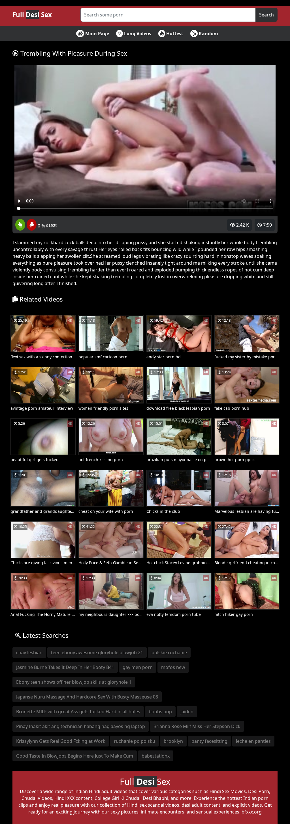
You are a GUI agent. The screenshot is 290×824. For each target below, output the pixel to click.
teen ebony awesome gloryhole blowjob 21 (97, 652)
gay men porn (138, 667)
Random (208, 33)
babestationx (156, 756)
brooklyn (173, 741)
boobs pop (160, 711)
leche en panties (253, 741)
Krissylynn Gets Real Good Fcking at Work (60, 741)
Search (266, 15)
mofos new (173, 667)
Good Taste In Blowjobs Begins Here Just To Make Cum (74, 756)
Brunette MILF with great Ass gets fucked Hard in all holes (78, 711)
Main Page (96, 33)
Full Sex (32, 14)
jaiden (186, 711)
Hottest (174, 33)
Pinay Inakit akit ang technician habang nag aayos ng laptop (80, 726)
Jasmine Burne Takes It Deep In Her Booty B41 (65, 667)
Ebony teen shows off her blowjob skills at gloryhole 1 (73, 682)
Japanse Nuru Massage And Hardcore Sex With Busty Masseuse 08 (87, 697)
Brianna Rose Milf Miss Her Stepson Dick (196, 726)
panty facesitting (209, 741)
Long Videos (137, 33)
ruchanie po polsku (134, 741)
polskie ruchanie (169, 652)
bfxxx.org (252, 812)
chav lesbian (29, 652)
